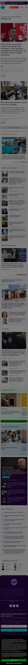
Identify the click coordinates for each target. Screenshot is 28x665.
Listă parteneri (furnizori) (5, 657)
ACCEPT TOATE (14, 660)
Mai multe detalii (9, 642)
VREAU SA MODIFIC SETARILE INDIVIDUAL (14, 663)
